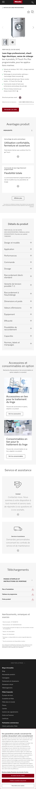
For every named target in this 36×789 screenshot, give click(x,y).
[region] (18, 759)
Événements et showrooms (10, 681)
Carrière (4, 708)
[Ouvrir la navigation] (3, 2)
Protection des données (17, 772)
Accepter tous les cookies (18, 775)
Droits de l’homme (8, 715)
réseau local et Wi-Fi (10, 91)
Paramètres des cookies (18, 785)
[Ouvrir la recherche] (32, 2)
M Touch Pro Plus (14, 81)
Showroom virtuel (7, 684)
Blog (3, 671)
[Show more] (18, 156)
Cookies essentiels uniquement (18, 780)
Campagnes (5, 678)
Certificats (5, 718)
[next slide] (33, 27)
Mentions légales (6, 772)
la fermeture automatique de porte (14, 86)
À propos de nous (7, 695)
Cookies (26, 772)
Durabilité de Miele (8, 698)
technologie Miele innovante (13, 76)
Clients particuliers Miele (9, 726)
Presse (4, 705)
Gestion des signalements (10, 712)
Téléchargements (7, 688)
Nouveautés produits (8, 674)
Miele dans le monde (8, 702)
